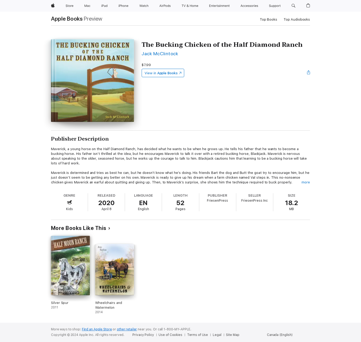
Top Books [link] (268, 19)
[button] (293, 6)
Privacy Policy (143, 335)
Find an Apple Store (97, 329)
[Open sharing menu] (308, 73)
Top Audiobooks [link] (297, 19)
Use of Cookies (170, 335)
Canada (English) (280, 335)
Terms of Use (197, 335)
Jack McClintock (160, 53)
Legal (217, 335)
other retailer (127, 329)
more (306, 182)
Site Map (232, 335)
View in (161, 73)
